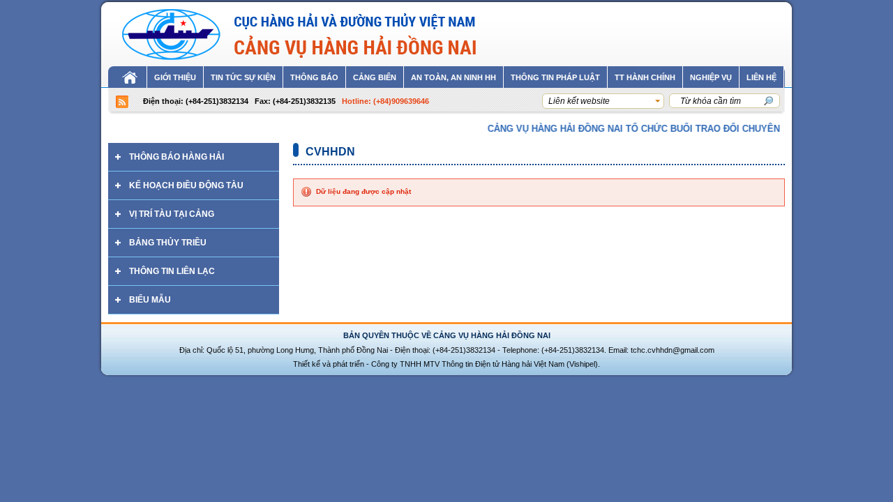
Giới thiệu (175, 77)
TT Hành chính (645, 77)
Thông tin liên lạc (172, 271)
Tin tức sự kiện (243, 77)
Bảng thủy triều (168, 243)
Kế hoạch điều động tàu (186, 185)
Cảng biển (374, 77)
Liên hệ (761, 77)
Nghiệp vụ (711, 77)
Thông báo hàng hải (176, 157)
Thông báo (314, 77)
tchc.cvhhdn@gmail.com (672, 350)
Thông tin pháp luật (555, 77)
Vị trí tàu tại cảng (171, 214)
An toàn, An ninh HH (453, 77)
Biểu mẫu (150, 300)
